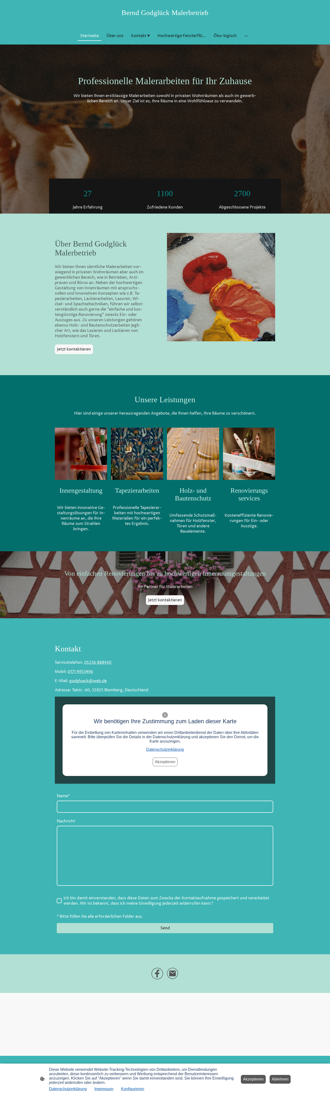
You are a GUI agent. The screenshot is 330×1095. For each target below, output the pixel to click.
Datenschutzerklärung (165, 749)
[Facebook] (157, 973)
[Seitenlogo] (165, 21)
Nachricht (66, 821)
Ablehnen (280, 1079)
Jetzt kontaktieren (74, 349)
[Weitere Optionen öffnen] (246, 35)
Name (63, 796)
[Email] (173, 973)
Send (165, 928)
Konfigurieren (132, 1089)
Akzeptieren (165, 762)
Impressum (103, 1089)
